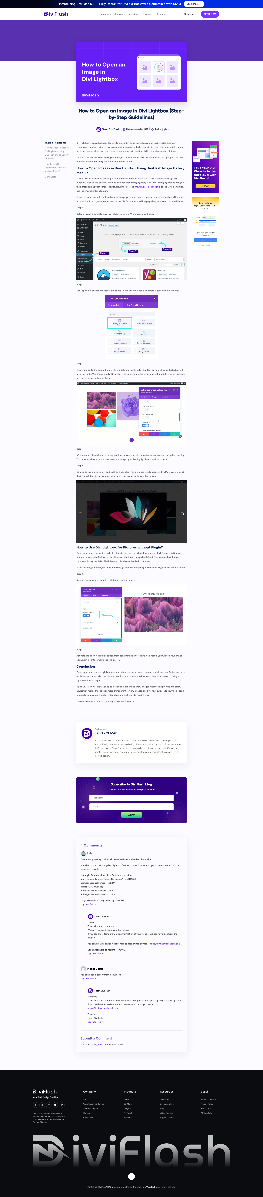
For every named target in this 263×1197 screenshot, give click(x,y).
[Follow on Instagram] (49, 1105)
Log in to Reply (88, 904)
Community (88, 1117)
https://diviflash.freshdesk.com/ (165, 943)
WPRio (109, 1186)
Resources (161, 14)
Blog (162, 1108)
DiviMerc (128, 1104)
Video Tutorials (166, 1113)
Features (104, 14)
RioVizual (128, 1113)
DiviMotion (128, 1099)
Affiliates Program (91, 1108)
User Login (189, 14)
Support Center (167, 1117)
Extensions (133, 14)
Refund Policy (207, 1108)
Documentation (167, 1104)
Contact (86, 1113)
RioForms (128, 1117)
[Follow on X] (42, 1105)
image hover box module (147, 186)
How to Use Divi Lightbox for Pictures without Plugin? (55, 168)
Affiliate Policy (207, 1113)
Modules (118, 14)
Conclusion (50, 176)
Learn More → (194, 3)
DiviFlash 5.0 (165, 1099)
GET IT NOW (210, 14)
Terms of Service (208, 1099)
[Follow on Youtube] (55, 1105)
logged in (98, 1044)
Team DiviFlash (102, 916)
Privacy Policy (207, 1104)
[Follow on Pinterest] (62, 1105)
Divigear (127, 1108)
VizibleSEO (151, 1186)
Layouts (147, 14)
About (86, 1099)
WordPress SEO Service (93, 1104)
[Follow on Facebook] (35, 1105)
